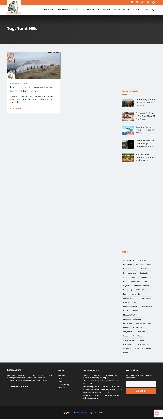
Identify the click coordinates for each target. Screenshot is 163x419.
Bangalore (127, 265)
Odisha (135, 311)
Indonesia (136, 294)
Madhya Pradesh (130, 306)
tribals (141, 340)
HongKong (127, 290)
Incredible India (121, 10)
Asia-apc (142, 260)
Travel (125, 336)
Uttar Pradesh (144, 344)
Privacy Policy (63, 384)
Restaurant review (143, 323)
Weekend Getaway (143, 348)
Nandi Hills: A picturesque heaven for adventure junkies (32, 89)
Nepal (125, 311)
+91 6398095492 (19, 386)
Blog (135, 10)
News (145, 10)
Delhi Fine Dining (130, 269)
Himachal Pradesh (141, 286)
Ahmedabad (128, 260)
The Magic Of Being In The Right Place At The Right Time (101, 382)
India (125, 294)
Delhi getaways (129, 273)
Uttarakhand (128, 344)
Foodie (134, 277)
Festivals (144, 273)
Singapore (137, 327)
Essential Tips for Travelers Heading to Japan (101, 386)
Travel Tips (137, 336)
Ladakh (126, 302)
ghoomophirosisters (131, 281)
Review (126, 327)
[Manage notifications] (157, 413)
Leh (135, 302)
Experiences (87, 10)
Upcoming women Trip (67, 10)
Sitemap (61, 388)
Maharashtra (146, 306)
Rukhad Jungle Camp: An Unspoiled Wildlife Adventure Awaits (101, 396)
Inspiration (103, 10)
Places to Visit (129, 315)
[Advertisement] (141, 68)
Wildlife (126, 353)
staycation (127, 332)
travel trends (128, 340)
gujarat (126, 286)
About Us (47, 10)
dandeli (139, 265)
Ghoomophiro (81, 412)
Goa (145, 281)
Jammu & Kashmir (130, 298)
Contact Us (62, 381)
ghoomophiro (146, 277)
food (125, 277)
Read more (15, 108)
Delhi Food (145, 269)
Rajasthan (127, 323)
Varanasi (127, 348)
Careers (61, 375)
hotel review (141, 290)
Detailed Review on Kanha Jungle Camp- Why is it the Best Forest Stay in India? (102, 391)
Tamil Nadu (141, 332)
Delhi (149, 265)
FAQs (60, 378)
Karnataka (146, 298)
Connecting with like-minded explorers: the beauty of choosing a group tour (101, 376)
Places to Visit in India (132, 319)
